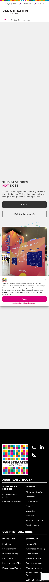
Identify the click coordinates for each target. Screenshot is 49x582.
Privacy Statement (29, 303)
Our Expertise (32, 501)
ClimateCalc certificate (12, 502)
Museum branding (10, 553)
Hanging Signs (32, 544)
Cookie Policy (17, 303)
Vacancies (30, 511)
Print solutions (22, 214)
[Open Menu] (45, 12)
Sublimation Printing (35, 580)
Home (24, 204)
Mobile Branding (33, 558)
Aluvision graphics (34, 568)
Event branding (9, 549)
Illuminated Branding (35, 549)
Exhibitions (7, 544)
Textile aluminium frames (34, 574)
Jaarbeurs (30, 516)
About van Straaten (34, 492)
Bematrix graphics (34, 563)
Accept (24, 299)
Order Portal (31, 506)
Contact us (30, 497)
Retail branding (9, 558)
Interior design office (11, 563)
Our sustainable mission (9, 495)
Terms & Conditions (34, 520)
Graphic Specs (32, 525)
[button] (45, 280)
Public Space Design (11, 568)
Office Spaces (32, 553)
